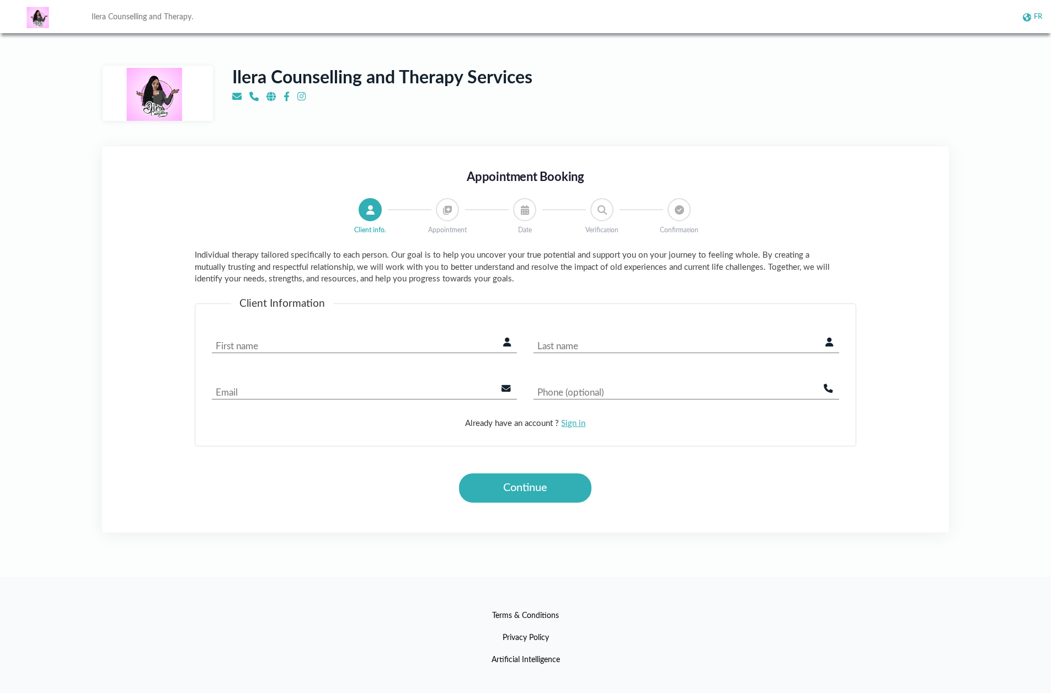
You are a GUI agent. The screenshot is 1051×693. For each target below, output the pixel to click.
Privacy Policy (526, 638)
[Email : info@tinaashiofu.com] (237, 97)
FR (1038, 16)
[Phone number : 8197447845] (254, 97)
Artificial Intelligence (526, 660)
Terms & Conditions (525, 616)
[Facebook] (287, 97)
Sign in (573, 423)
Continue (525, 487)
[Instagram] (301, 97)
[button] (370, 209)
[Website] (271, 97)
